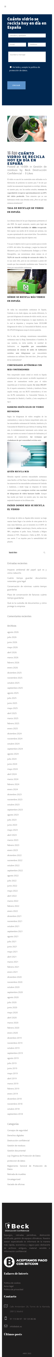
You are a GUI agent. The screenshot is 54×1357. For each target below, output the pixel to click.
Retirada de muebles (16, 1174)
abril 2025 (12, 713)
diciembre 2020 (14, 977)
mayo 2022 (12, 890)
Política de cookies (12, 1283)
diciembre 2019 (14, 1038)
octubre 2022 (13, 865)
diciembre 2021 (14, 916)
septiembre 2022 (15, 870)
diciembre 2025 (14, 672)
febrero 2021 (13, 967)
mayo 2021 (12, 951)
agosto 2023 (13, 814)
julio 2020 (12, 1002)
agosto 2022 (13, 875)
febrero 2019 (13, 1088)
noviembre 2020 (14, 982)
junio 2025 (12, 703)
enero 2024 (12, 789)
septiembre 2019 (15, 1053)
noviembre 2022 (14, 860)
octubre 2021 (13, 926)
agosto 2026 (13, 632)
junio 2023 (12, 825)
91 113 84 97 (16, 1319)
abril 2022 (12, 896)
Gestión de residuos (16, 1145)
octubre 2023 (13, 804)
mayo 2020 (12, 1012)
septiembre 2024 (15, 748)
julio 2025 (12, 698)
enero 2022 (12, 911)
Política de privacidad (13, 1289)
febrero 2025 (13, 723)
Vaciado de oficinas (16, 1184)
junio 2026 (12, 642)
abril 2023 (12, 835)
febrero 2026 (13, 662)
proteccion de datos (16, 1160)
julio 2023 (12, 819)
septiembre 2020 (15, 992)
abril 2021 (12, 956)
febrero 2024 (13, 784)
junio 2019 (12, 1068)
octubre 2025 (13, 682)
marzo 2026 (12, 657)
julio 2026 (12, 637)
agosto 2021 (13, 936)
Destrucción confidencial (18, 1140)
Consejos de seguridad (17, 1130)
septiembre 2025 (15, 688)
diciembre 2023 (14, 794)
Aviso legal (9, 1286)
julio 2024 (12, 759)
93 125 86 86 (30, 1319)
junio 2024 (12, 764)
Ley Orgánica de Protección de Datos (23, 1155)
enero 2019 (12, 1093)
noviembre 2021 (14, 921)
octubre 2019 (13, 1048)
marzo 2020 (12, 1022)
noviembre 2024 (14, 738)
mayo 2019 (12, 1073)
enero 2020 (12, 1032)
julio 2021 (12, 941)
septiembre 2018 (15, 1114)
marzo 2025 (12, 718)
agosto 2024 (13, 754)
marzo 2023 (12, 840)
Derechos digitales (15, 1135)
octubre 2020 (13, 987)
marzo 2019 (12, 1083)
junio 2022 (12, 885)
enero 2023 (12, 850)
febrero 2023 (13, 845)
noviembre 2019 (14, 1043)
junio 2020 (12, 1007)
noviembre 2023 (14, 799)
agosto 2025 (13, 693)
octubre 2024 (13, 743)
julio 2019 (12, 1063)
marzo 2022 (12, 901)
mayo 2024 (12, 769)
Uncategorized (13, 1179)
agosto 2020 (13, 997)
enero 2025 (12, 728)
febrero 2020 (13, 1027)
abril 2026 (12, 652)
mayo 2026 (12, 647)
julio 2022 (12, 880)
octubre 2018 (13, 1109)
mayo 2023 (12, 830)
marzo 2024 (12, 779)
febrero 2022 (13, 906)
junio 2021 (12, 946)
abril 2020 (12, 1017)
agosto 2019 (13, 1058)
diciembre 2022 (14, 855)
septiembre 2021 (15, 931)
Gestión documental (16, 1150)
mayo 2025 (12, 708)
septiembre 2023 (15, 809)
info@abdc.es (16, 1326)
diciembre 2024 (14, 733)
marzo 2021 (12, 961)
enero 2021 (12, 972)
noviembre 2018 (14, 1103)
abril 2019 (12, 1078)
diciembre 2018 (14, 1098)
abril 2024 (12, 774)
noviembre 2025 (14, 677)
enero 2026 (12, 667)
